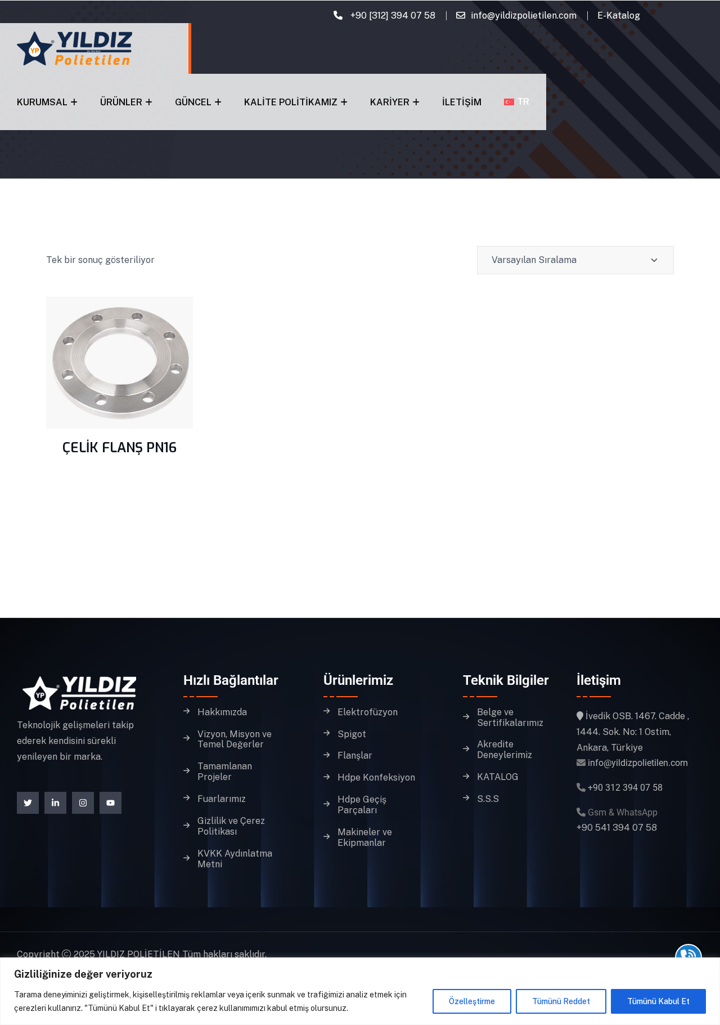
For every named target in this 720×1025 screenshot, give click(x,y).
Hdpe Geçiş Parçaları (362, 805)
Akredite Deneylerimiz (504, 749)
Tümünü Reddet (561, 1001)
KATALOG (498, 777)
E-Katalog (618, 15)
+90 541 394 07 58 (617, 827)
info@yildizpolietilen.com (524, 15)
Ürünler (121, 102)
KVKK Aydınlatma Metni (234, 859)
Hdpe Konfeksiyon (376, 778)
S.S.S (488, 799)
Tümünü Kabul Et (658, 1001)
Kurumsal (42, 102)
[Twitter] (28, 803)
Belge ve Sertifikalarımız (510, 717)
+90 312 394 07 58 (625, 787)
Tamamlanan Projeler (224, 771)
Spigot (352, 734)
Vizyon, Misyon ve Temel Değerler (234, 739)
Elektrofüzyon (368, 712)
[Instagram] (83, 803)
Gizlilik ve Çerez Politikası (231, 826)
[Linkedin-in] (55, 803)
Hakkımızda (222, 712)
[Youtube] (111, 803)
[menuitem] (516, 102)
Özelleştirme (472, 1001)
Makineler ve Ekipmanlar (365, 837)
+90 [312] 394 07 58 (391, 15)
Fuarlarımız (221, 799)
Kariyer (390, 102)
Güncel (193, 102)
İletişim (462, 102)
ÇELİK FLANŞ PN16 (119, 448)
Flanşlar (355, 756)
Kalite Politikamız (291, 102)
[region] (360, 991)
